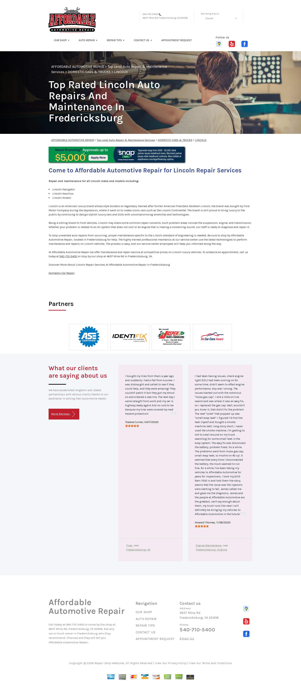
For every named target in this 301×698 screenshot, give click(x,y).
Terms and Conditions (217, 663)
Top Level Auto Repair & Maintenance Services (126, 140)
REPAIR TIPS (114, 40)
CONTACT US (141, 40)
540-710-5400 (150, 14)
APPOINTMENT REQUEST (176, 40)
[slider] (132, 425)
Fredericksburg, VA (138, 549)
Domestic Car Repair (62, 273)
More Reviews (60, 413)
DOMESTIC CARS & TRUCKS (89, 72)
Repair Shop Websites (109, 663)
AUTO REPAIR (87, 40)
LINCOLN (121, 72)
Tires (129, 545)
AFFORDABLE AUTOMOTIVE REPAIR (77, 67)
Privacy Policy (177, 663)
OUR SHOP (60, 40)
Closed (209, 18)
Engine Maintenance (208, 545)
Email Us (187, 638)
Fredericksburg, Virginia (211, 549)
